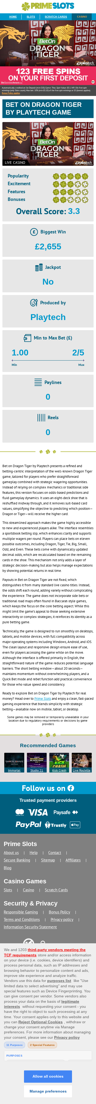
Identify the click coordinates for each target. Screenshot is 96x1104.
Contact (54, 852)
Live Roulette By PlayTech (81, 770)
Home (13, 16)
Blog (7, 867)
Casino (82, 16)
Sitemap (48, 860)
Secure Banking (17, 860)
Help (34, 852)
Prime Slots (42, 698)
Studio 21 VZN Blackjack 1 (37, 770)
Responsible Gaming (21, 912)
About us (11, 852)
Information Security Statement (30, 926)
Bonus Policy (59, 912)
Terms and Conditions (22, 919)
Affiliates (73, 860)
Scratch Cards (56, 16)
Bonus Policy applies (11, 93)
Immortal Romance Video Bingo (14, 770)
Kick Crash (59, 770)
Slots (31, 16)
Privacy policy (62, 919)
